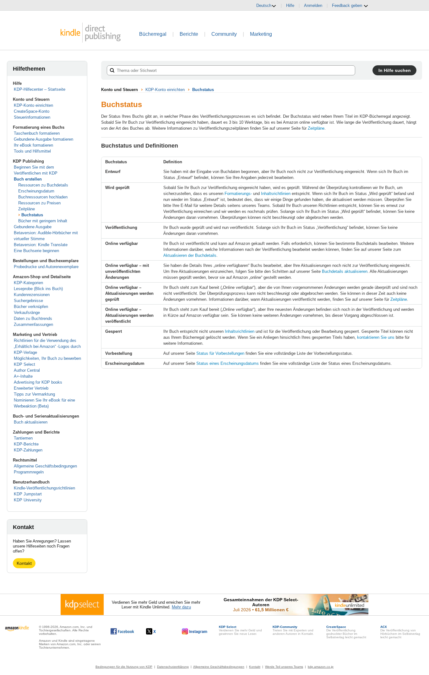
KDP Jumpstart (28, 494)
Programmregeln (29, 472)
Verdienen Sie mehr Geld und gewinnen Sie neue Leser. (240, 630)
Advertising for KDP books (38, 382)
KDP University (28, 500)
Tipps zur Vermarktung (34, 394)
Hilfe (290, 5)
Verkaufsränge (27, 312)
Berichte (189, 34)
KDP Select (24, 364)
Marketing (261, 34)
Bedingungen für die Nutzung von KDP (123, 666)
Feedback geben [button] (347, 5)
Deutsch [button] (263, 5)
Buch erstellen (28, 179)
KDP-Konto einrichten (33, 105)
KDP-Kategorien (28, 282)
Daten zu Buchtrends (33, 318)
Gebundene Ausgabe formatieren (43, 139)
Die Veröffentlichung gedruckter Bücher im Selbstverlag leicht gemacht (346, 632)
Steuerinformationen (32, 117)
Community (224, 34)
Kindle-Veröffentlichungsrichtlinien (44, 488)
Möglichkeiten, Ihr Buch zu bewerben (47, 358)
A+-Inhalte (23, 376)
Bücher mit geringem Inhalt (42, 221)
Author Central (27, 370)
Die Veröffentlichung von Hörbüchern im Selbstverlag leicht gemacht (400, 632)
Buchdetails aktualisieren (344, 271)
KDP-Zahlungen (28, 450)
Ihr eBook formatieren (33, 145)
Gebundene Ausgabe (33, 226)
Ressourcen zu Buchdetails (43, 185)
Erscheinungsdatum (36, 191)
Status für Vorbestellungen (220, 353)
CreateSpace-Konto (31, 111)
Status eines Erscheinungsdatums (227, 363)
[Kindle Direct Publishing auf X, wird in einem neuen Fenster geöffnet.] (157, 631)
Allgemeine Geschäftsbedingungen (45, 466)
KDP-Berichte (26, 444)
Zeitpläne (26, 209)
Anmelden (313, 5)
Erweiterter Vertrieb (31, 388)
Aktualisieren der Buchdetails (189, 255)
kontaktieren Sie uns (375, 337)
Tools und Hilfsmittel (32, 151)
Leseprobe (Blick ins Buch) (38, 288)
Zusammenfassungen (33, 324)
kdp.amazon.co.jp (321, 666)
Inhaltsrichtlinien (276, 193)
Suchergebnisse (28, 300)
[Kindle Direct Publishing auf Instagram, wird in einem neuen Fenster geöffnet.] (195, 631)
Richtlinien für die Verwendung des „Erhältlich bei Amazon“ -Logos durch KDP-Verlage (47, 346)
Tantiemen (23, 438)
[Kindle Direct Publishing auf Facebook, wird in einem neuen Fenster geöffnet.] (122, 631)
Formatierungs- (238, 193)
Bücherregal (152, 34)
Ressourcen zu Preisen (39, 203)
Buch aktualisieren (30, 422)
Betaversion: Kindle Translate (41, 244)
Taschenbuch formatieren (37, 133)
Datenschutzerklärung (173, 666)
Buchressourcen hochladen (43, 197)
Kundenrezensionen (32, 294)
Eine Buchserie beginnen (36, 250)
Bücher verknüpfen (31, 306)
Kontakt (24, 563)
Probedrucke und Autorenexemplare (46, 266)
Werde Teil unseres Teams (284, 666)
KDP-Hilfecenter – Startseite (39, 89)
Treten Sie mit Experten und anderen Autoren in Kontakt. (293, 630)
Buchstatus (32, 215)
